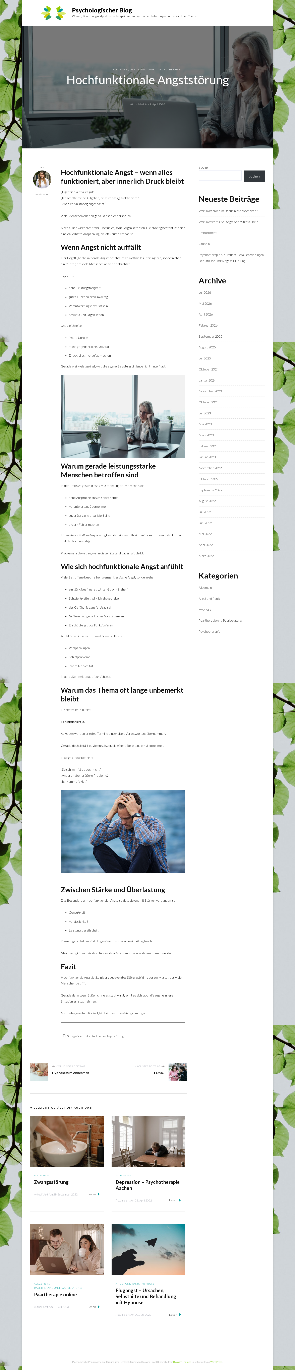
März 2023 (206, 435)
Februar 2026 (208, 325)
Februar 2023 (208, 446)
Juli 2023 (205, 413)
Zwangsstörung (51, 1182)
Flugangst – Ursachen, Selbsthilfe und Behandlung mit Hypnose (146, 1296)
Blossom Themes (182, 1361)
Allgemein (120, 69)
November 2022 (210, 468)
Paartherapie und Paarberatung (58, 1287)
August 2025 (207, 347)
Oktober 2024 (209, 369)
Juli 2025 (205, 358)
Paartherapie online (55, 1294)
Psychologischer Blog (102, 10)
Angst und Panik (142, 69)
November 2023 (210, 391)
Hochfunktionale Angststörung (104, 1036)
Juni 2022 (205, 523)
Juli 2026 (205, 292)
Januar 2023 (207, 457)
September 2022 (210, 490)
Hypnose (148, 1283)
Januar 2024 (207, 380)
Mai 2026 (205, 303)
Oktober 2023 (209, 402)
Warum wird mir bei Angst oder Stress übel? (228, 222)
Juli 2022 (205, 512)
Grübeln (204, 244)
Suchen (204, 167)
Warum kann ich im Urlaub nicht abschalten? (228, 211)
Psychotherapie (168, 69)
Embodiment (208, 232)
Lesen (92, 1194)
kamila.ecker (42, 194)
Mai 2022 (205, 534)
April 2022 (206, 545)
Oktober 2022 (209, 479)
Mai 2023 (205, 424)
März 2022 (206, 556)
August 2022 (207, 501)
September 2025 (210, 336)
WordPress (216, 1361)
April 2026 (206, 314)
